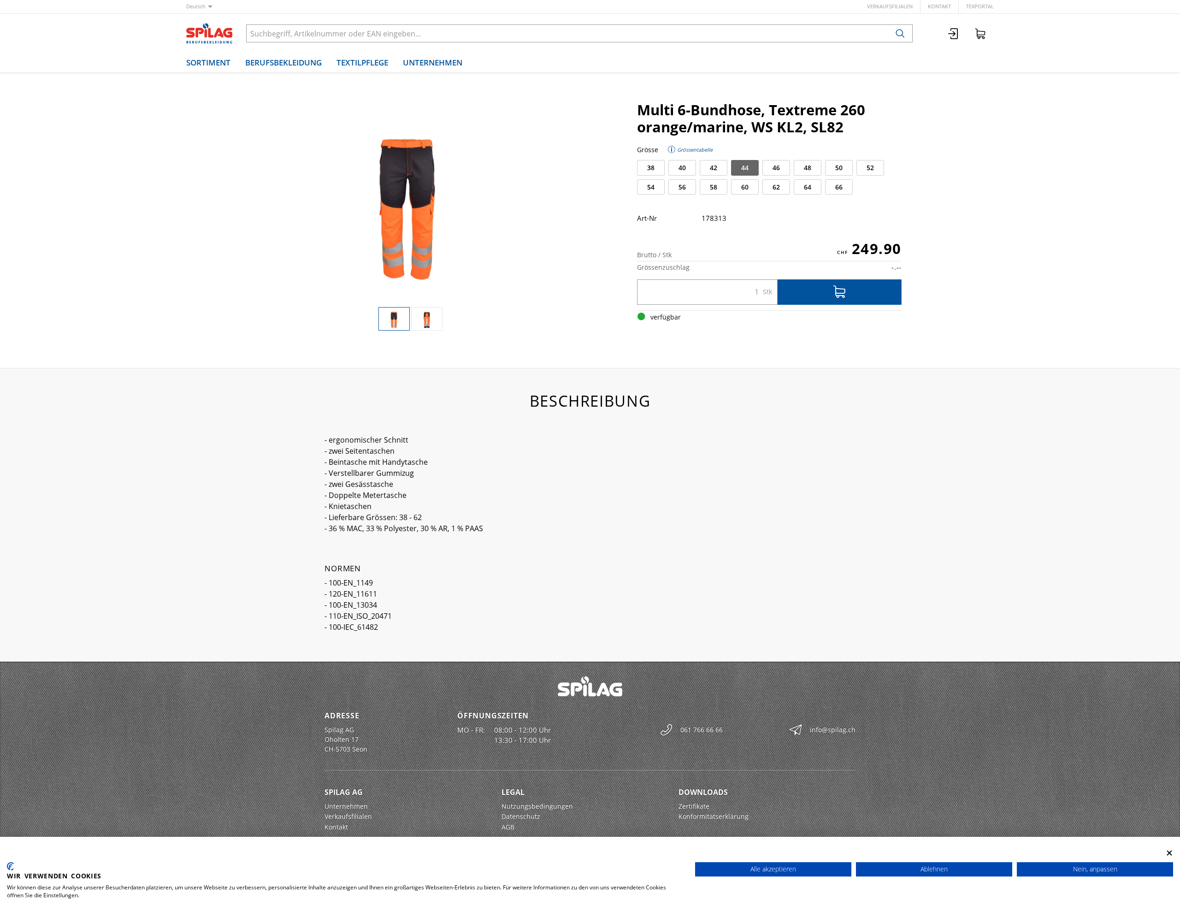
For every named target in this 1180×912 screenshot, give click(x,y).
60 (745, 187)
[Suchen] (900, 33)
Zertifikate (693, 806)
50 (839, 167)
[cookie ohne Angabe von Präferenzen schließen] (1169, 853)
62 (776, 187)
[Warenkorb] (980, 33)
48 (807, 167)
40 (682, 167)
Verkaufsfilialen (890, 6)
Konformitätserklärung (713, 816)
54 (651, 187)
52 (870, 167)
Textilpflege (362, 62)
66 (839, 187)
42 (713, 167)
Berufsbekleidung (283, 62)
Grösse (647, 149)
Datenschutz (521, 816)
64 (807, 187)
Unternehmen (432, 62)
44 (745, 167)
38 (651, 167)
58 (713, 187)
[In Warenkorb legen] (840, 292)
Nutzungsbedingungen (537, 806)
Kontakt (939, 6)
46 (776, 167)
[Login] (953, 33)
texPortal (980, 6)
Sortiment (208, 62)
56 (682, 187)
